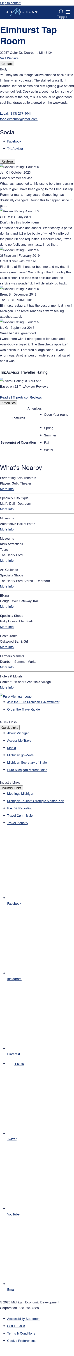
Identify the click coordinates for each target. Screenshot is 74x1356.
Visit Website (9, 58)
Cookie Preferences (21, 1340)
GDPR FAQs (16, 1325)
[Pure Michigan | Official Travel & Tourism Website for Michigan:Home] (21, 12)
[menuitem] (40, 1340)
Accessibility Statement (23, 1318)
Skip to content (10, 2)
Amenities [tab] (8, 402)
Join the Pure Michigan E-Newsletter (33, 701)
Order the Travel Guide (23, 709)
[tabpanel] (37, 108)
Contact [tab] (7, 63)
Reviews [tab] (7, 161)
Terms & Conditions (21, 1333)
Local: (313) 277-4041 (16, 113)
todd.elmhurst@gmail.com (19, 118)
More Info (7, 488)
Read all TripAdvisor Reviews (21, 397)
